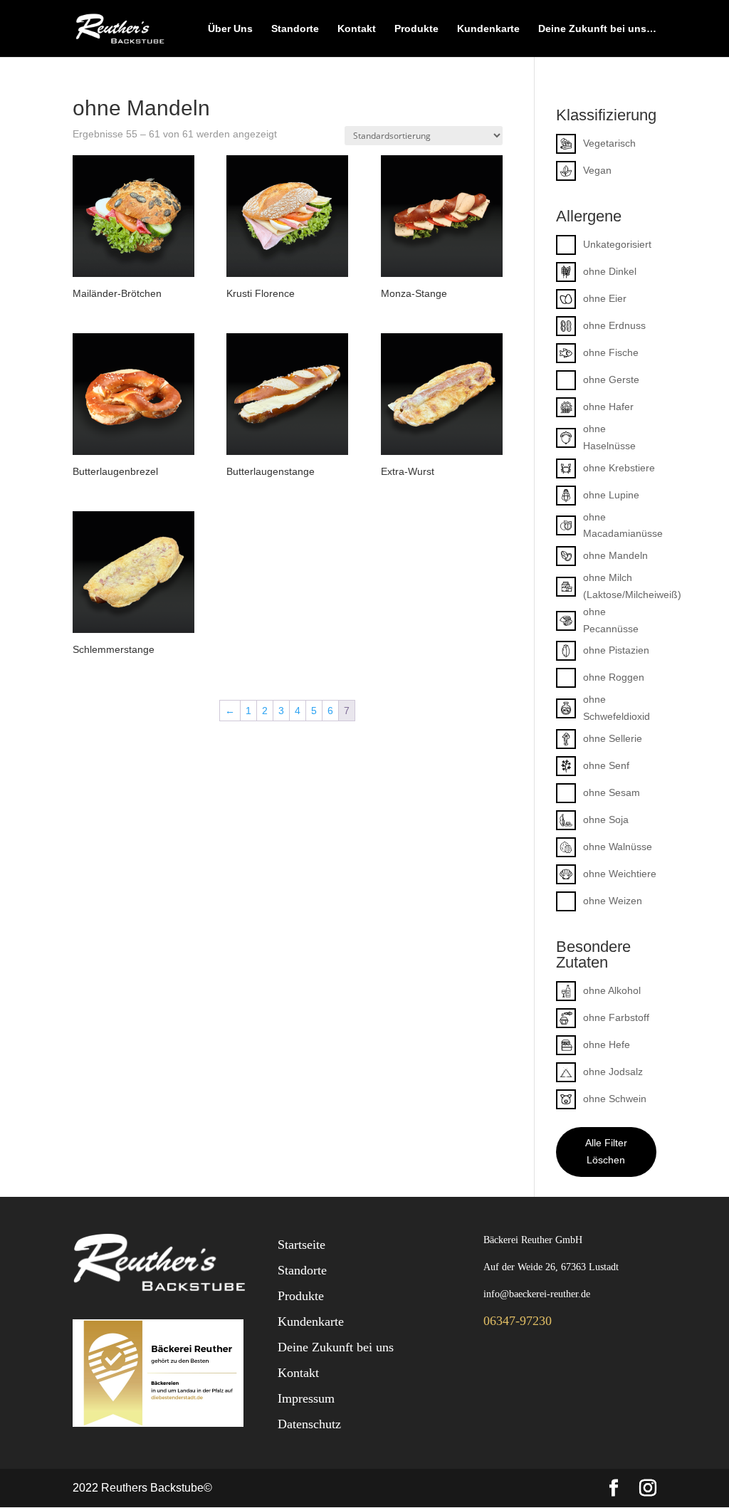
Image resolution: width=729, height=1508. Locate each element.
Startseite (301, 1244)
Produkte (416, 28)
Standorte (295, 28)
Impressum (306, 1398)
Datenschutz (309, 1424)
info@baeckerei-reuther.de (536, 1294)
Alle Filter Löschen (606, 1151)
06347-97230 (517, 1321)
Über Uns (230, 28)
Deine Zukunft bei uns (336, 1347)
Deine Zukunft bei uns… (597, 28)
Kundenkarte (488, 28)
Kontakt (356, 28)
